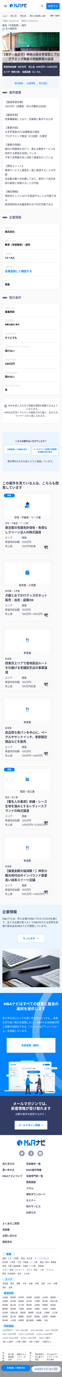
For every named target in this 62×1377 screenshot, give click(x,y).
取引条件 (43, 83)
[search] (42, 6)
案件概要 (19, 83)
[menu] (5, 6)
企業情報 (31, 83)
